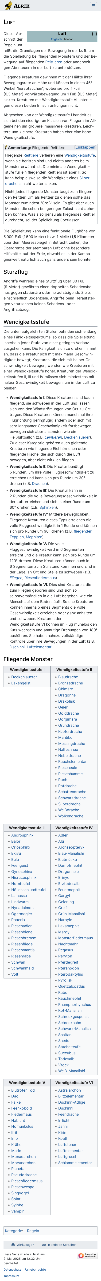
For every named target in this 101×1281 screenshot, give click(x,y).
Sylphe (17, 1205)
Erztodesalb (69, 883)
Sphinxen (47, 507)
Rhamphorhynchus (74, 1004)
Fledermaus (21, 1114)
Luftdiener (67, 1144)
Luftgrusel (67, 1156)
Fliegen (16, 577)
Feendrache (68, 1114)
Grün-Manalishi (71, 913)
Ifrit (14, 1132)
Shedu (63, 1040)
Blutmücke (67, 859)
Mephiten (34, 536)
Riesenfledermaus (40, 577)
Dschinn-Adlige (71, 1102)
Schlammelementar (75, 1162)
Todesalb (66, 1058)
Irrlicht (64, 1120)
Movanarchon (23, 1162)
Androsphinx (22, 835)
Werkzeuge (24, 1245)
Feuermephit (69, 889)
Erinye (63, 877)
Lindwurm (20, 901)
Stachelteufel (70, 1046)
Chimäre (65, 689)
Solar (15, 1198)
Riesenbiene (21, 932)
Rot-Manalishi (70, 1010)
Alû (61, 841)
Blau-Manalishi (71, 853)
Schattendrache (72, 791)
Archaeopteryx (71, 847)
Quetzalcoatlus (71, 986)
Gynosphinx (21, 871)
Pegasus (65, 950)
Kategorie (13, 1230)
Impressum (11, 1276)
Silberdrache (69, 804)
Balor (15, 841)
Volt (14, 974)
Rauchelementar (72, 761)
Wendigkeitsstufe (79, 155)
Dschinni (17, 647)
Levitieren (53, 437)
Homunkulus (22, 1126)
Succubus (66, 1052)
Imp (14, 1138)
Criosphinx (20, 847)
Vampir (17, 1211)
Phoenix (18, 919)
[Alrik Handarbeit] (6, 147)
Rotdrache (67, 785)
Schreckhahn (69, 1022)
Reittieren (53, 62)
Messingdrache (71, 743)
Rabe (62, 992)
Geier (63, 707)
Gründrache (68, 725)
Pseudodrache (24, 1174)
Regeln (33, 1230)
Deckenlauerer (77, 437)
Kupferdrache (70, 731)
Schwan (18, 962)
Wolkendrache (70, 816)
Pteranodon (68, 968)
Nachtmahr (68, 944)
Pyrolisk (65, 980)
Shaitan (64, 1034)
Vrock (63, 1065)
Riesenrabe (21, 956)
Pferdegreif (68, 962)
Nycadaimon (22, 907)
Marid (16, 1150)
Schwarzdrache (72, 797)
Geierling (66, 901)
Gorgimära (67, 719)
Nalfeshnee (68, 749)
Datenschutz (12, 1269)
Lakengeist (21, 683)
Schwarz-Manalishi (75, 1028)
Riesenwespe (22, 1186)
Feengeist (19, 865)
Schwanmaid (22, 968)
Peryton (65, 956)
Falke (16, 1102)
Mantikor (66, 737)
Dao (15, 1096)
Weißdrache (68, 809)
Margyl (64, 932)
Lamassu (19, 895)
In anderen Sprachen (61, 1245)
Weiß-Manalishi (71, 1070)
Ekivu (16, 853)
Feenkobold (21, 1108)
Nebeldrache (69, 755)
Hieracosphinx (24, 877)
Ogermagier (21, 913)
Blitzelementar (71, 1096)
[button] (94, 33)
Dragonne (67, 695)
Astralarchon (69, 1090)
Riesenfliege (22, 944)
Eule (15, 859)
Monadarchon (23, 1156)
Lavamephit (68, 925)
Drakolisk (66, 701)
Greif (62, 907)
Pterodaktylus (70, 974)
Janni (63, 1126)
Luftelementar (39, 647)
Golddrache (68, 713)
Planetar (18, 1168)
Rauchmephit (69, 998)
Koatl (62, 1138)
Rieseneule (67, 767)
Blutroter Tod (23, 1090)
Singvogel (20, 1193)
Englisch (56, 39)
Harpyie (65, 919)
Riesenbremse (23, 937)
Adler (63, 835)
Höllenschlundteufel (28, 889)
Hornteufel (20, 883)
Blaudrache (68, 677)
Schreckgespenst (73, 1016)
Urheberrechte (35, 1269)
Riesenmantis (23, 950)
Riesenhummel (71, 773)
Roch (62, 779)
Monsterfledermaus (75, 937)
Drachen (39, 483)
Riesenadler (21, 925)
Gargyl (64, 895)
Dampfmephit (70, 865)
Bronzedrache (70, 683)
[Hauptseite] (17, 6)
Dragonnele (68, 871)
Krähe (16, 1144)
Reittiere (30, 155)
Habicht (18, 1120)
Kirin (62, 1132)
